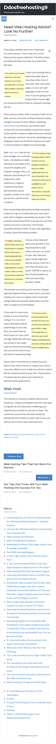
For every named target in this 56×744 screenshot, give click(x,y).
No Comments (41, 40)
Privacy (10, 698)
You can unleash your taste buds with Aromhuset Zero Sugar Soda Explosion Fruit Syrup (28, 667)
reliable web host (26, 434)
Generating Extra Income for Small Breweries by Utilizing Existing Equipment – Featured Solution (29, 521)
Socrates (33, 736)
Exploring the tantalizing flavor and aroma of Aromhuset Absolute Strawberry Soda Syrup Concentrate (28, 613)
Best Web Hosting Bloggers (20, 552)
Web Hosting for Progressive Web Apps (27, 682)
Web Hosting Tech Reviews (20, 536)
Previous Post (14, 456)
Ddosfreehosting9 (26, 7)
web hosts (14, 152)
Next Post (43, 477)
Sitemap (11, 710)
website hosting (11, 125)
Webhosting (25, 40)
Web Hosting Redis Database (21, 540)
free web (15, 319)
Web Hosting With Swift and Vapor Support (28, 571)
